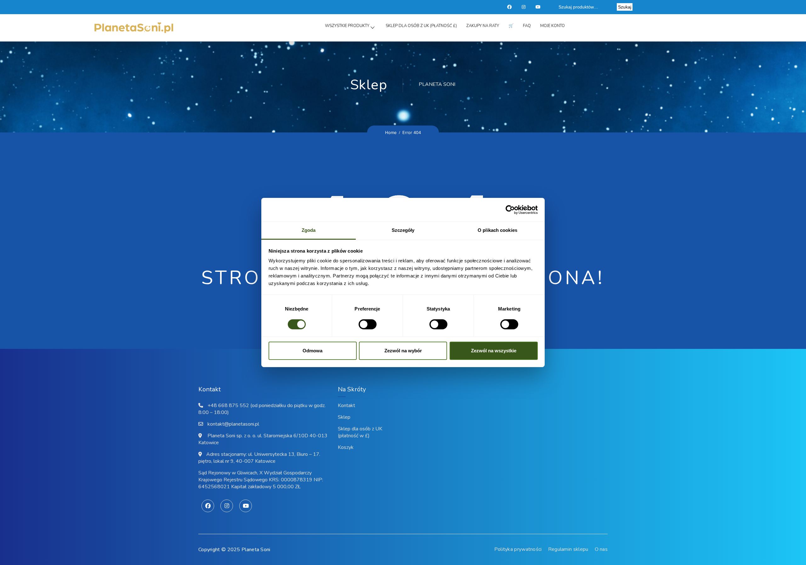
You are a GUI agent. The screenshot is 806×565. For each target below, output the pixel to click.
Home (391, 132)
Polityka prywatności (518, 549)
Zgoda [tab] (309, 230)
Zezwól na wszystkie (493, 350)
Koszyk (346, 447)
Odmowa (312, 350)
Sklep (344, 417)
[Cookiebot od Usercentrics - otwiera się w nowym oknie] (510, 209)
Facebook (509, 7)
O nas (601, 549)
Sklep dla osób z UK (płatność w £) (360, 432)
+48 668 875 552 (228, 405)
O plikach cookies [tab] (497, 230)
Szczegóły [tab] (403, 230)
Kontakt (346, 405)
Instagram (524, 7)
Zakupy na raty (482, 26)
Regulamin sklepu (568, 549)
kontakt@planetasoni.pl (233, 424)
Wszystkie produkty (347, 26)
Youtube (538, 7)
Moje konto (552, 26)
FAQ (527, 26)
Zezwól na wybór (403, 350)
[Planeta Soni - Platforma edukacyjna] (133, 27)
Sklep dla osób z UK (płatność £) (421, 26)
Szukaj (624, 6)
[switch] (361, 324)
